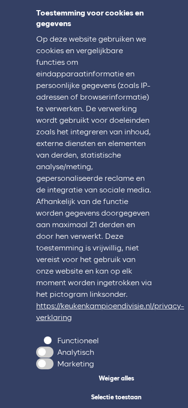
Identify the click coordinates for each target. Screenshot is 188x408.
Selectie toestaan (116, 397)
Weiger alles (116, 379)
